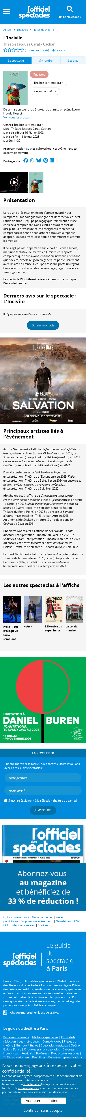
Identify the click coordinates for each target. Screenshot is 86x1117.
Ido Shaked (10, 496)
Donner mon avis (43, 325)
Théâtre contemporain (28, 125)
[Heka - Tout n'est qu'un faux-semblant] (12, 609)
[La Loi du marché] (74, 609)
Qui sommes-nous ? (16, 917)
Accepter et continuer (44, 1100)
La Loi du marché (72, 629)
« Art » (28, 626)
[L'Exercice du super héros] (54, 609)
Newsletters (63, 921)
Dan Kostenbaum (15, 472)
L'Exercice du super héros (53, 629)
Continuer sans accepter (43, 1110)
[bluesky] (39, 161)
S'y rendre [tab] (45, 61)
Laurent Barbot (13, 554)
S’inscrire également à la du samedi (42, 800)
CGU (6, 925)
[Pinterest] (46, 161)
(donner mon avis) (37, 50)
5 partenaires (32, 1084)
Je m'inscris (43, 810)
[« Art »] (33, 609)
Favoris (60, 50)
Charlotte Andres (15, 531)
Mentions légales (23, 925)
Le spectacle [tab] (16, 61)
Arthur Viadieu (13, 449)
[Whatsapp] (32, 161)
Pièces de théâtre (14, 283)
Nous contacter (42, 917)
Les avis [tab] (73, 61)
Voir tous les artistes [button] (16, 117)
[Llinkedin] (52, 161)
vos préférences (28, 1088)
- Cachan (29, 44)
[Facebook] (26, 161)
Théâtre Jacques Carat (25, 129)
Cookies (43, 925)
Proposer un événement (36, 921)
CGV (77, 921)
